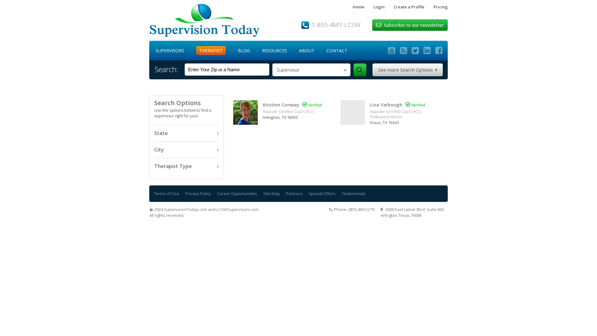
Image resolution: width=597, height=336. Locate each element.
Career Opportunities (237, 193)
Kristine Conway (281, 104)
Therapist (211, 51)
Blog (244, 51)
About (306, 51)
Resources (274, 51)
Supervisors (169, 51)
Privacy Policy (198, 193)
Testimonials (354, 193)
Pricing (440, 7)
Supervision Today (204, 20)
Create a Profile (409, 7)
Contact (336, 51)
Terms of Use (166, 193)
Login (379, 7)
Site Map (271, 193)
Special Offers (322, 193)
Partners (294, 193)
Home (358, 7)
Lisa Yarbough (386, 104)
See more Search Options (407, 70)
